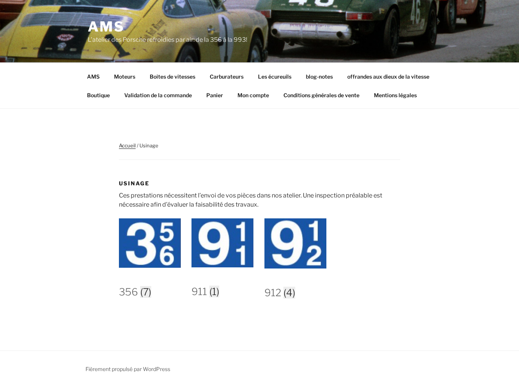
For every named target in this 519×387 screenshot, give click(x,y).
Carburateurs (227, 76)
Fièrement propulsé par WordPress (127, 369)
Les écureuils (274, 76)
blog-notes (319, 76)
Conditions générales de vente (321, 95)
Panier (214, 95)
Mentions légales (395, 95)
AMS (106, 26)
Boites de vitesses (172, 76)
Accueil (127, 145)
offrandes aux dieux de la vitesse (388, 76)
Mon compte (253, 95)
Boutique (98, 95)
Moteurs (124, 76)
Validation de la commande (158, 95)
